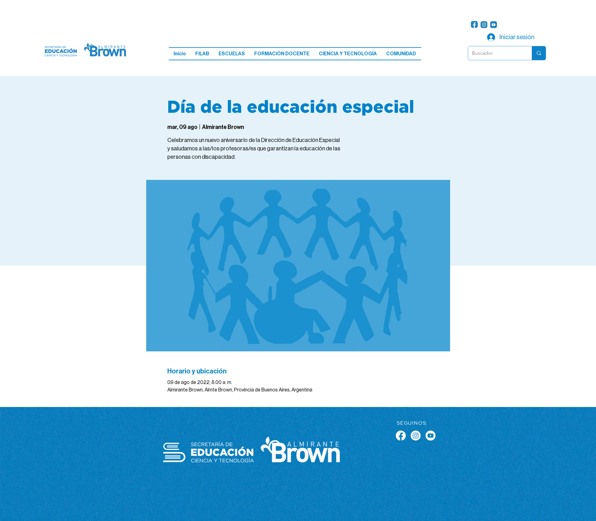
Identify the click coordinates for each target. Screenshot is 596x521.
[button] (232, 54)
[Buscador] (539, 53)
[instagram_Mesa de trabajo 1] (484, 24)
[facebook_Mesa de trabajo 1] (474, 24)
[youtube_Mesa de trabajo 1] (493, 24)
